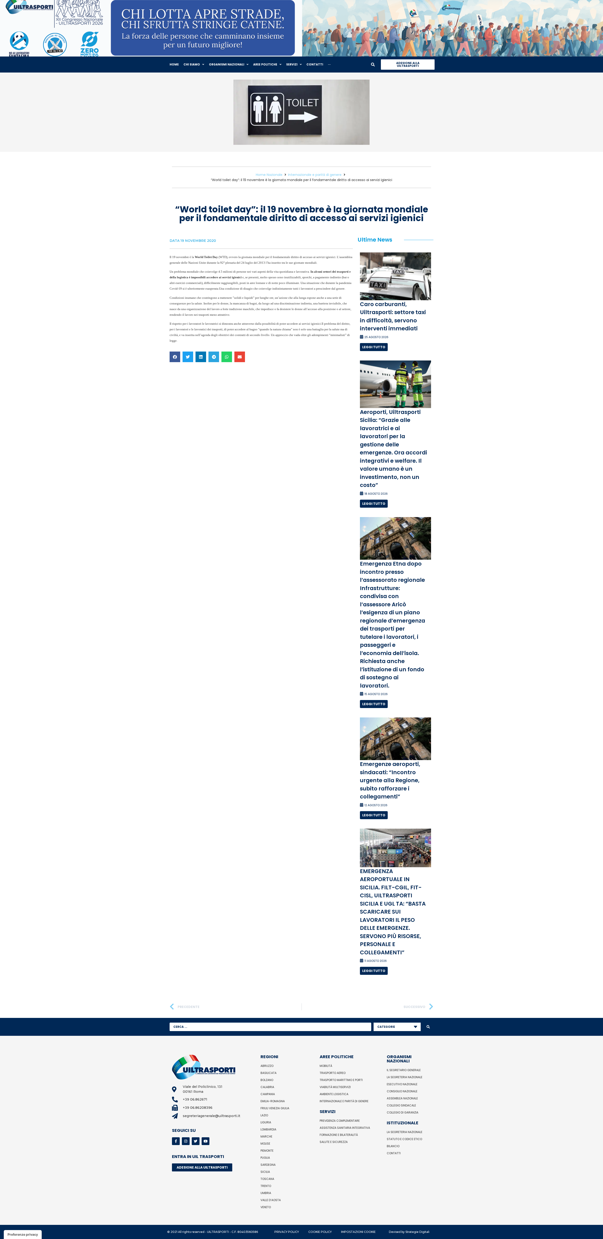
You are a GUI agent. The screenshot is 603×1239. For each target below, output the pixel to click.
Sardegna (268, 1165)
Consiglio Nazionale (402, 1091)
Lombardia (268, 1129)
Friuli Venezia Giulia (275, 1108)
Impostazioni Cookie (358, 1232)
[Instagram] (186, 1141)
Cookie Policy (320, 1232)
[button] (175, 357)
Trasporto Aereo (333, 1073)
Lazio (264, 1115)
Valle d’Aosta (271, 1200)
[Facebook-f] (176, 1141)
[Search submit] (428, 1027)
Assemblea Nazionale (402, 1098)
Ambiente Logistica (334, 1094)
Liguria (266, 1122)
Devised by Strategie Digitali (409, 1232)
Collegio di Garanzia (402, 1112)
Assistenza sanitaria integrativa (345, 1128)
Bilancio (393, 1146)
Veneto (266, 1207)
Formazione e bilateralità (339, 1135)
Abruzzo (267, 1066)
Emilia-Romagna (273, 1101)
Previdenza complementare (340, 1121)
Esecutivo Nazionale (402, 1084)
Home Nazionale (269, 174)
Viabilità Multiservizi (335, 1087)
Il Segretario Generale (404, 1070)
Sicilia (265, 1172)
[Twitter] (196, 1141)
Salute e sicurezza (334, 1142)
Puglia (265, 1158)
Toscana (267, 1179)
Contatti (394, 1153)
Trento (266, 1186)
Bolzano (267, 1080)
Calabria (267, 1087)
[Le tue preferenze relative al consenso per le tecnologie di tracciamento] (23, 1234)
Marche (266, 1136)
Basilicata (269, 1073)
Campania (268, 1094)
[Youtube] (205, 1141)
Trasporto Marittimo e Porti (341, 1080)
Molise (265, 1144)
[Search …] (373, 64)
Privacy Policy (286, 1232)
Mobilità (326, 1066)
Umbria (266, 1193)
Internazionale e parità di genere (315, 174)
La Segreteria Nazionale (404, 1077)
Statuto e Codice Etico (404, 1139)
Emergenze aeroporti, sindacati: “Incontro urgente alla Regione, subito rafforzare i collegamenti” (390, 780)
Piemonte (267, 1151)
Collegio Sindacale (401, 1105)
